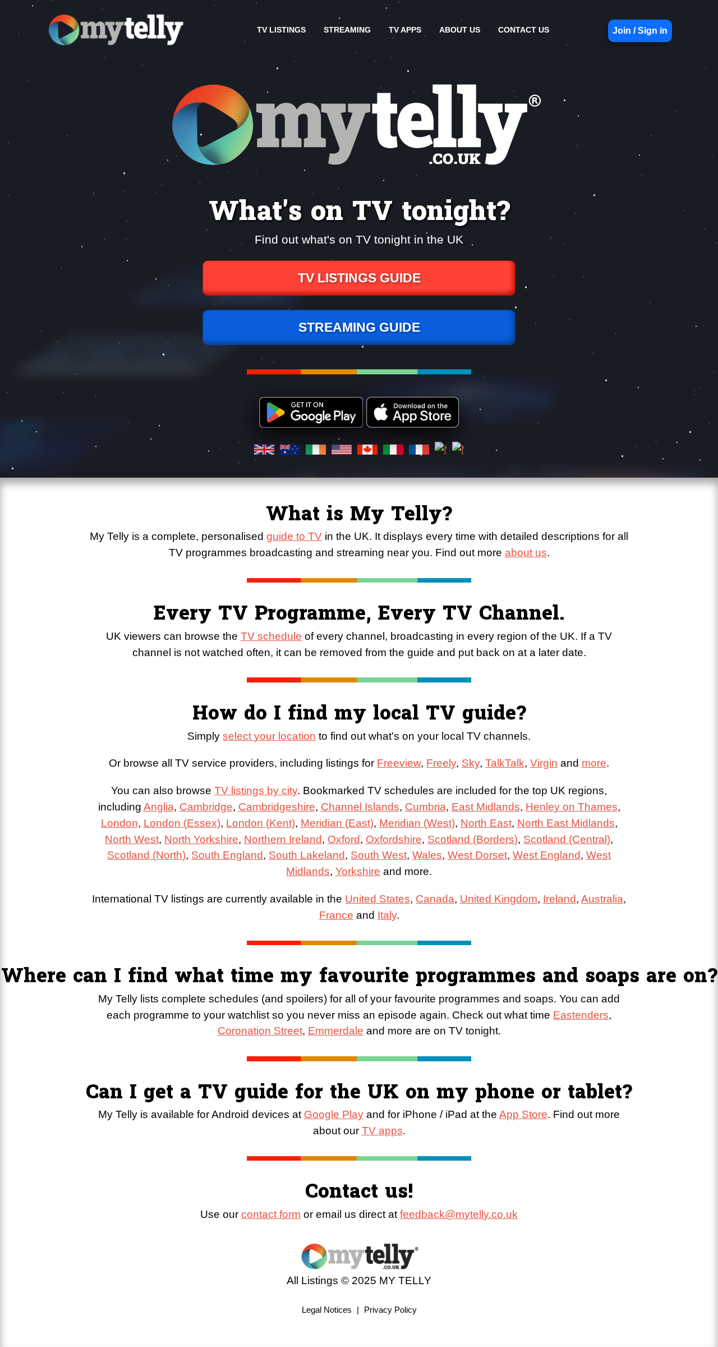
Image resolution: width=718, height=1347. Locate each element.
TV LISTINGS (281, 29)
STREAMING (347, 29)
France (336, 915)
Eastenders (581, 1015)
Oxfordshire (394, 839)
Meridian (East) (337, 823)
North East (486, 823)
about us (526, 552)
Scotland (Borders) (472, 839)
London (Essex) (182, 823)
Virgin (544, 763)
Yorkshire (357, 871)
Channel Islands (360, 807)
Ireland (559, 899)
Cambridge (206, 807)
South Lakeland (307, 855)
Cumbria (425, 807)
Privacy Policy (390, 1309)
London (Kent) (260, 823)
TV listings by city (255, 790)
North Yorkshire (201, 839)
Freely (441, 763)
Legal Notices (327, 1309)
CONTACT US (523, 29)
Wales (427, 855)
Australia (602, 899)
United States (377, 899)
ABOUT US (459, 29)
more (594, 763)
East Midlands (486, 807)
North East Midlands (566, 823)
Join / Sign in (640, 30)
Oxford (344, 839)
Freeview (399, 763)
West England (547, 855)
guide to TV (294, 536)
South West (379, 855)
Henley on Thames (572, 807)
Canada (435, 899)
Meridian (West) (417, 823)
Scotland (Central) (566, 839)
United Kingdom (498, 899)
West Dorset (477, 855)
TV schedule (271, 636)
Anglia (159, 807)
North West (132, 839)
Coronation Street (260, 1031)
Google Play (333, 1114)
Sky (471, 763)
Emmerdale (335, 1031)
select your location (269, 736)
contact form (271, 1214)
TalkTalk (504, 763)
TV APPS (405, 29)
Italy (387, 915)
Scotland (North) (146, 855)
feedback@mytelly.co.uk (459, 1214)
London (119, 823)
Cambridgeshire (276, 807)
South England (227, 855)
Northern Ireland (283, 839)
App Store (523, 1114)
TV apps (382, 1131)
